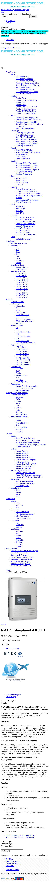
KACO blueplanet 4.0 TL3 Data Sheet (21, 835)
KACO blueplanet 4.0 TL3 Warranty (20, 837)
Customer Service (12, 870)
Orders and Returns (13, 863)
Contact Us (10, 866)
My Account (10, 21)
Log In (8, 23)
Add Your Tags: (7, 846)
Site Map (9, 859)
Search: (4, 16)
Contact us (10, 40)
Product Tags (11, 697)
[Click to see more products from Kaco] (13, 657)
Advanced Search (12, 861)
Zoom (3, 624)
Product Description (13, 695)
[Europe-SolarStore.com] (22, 7)
